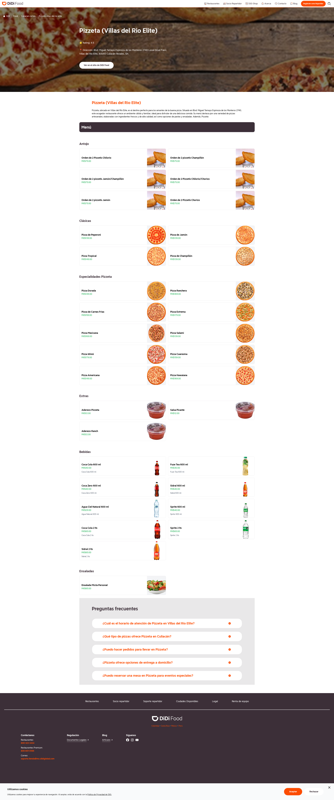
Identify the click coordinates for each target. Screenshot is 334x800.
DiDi (8, 16)
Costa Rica (165, 726)
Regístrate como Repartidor (313, 4)
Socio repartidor (121, 701)
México (174, 726)
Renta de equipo (240, 701)
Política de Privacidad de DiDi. (99, 794)
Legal (215, 701)
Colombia (155, 726)
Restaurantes (92, 701)
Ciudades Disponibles (187, 701)
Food (15, 16)
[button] (313, 4)
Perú (181, 726)
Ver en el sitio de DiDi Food (96, 65)
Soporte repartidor (152, 701)
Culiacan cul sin (28, 16)
